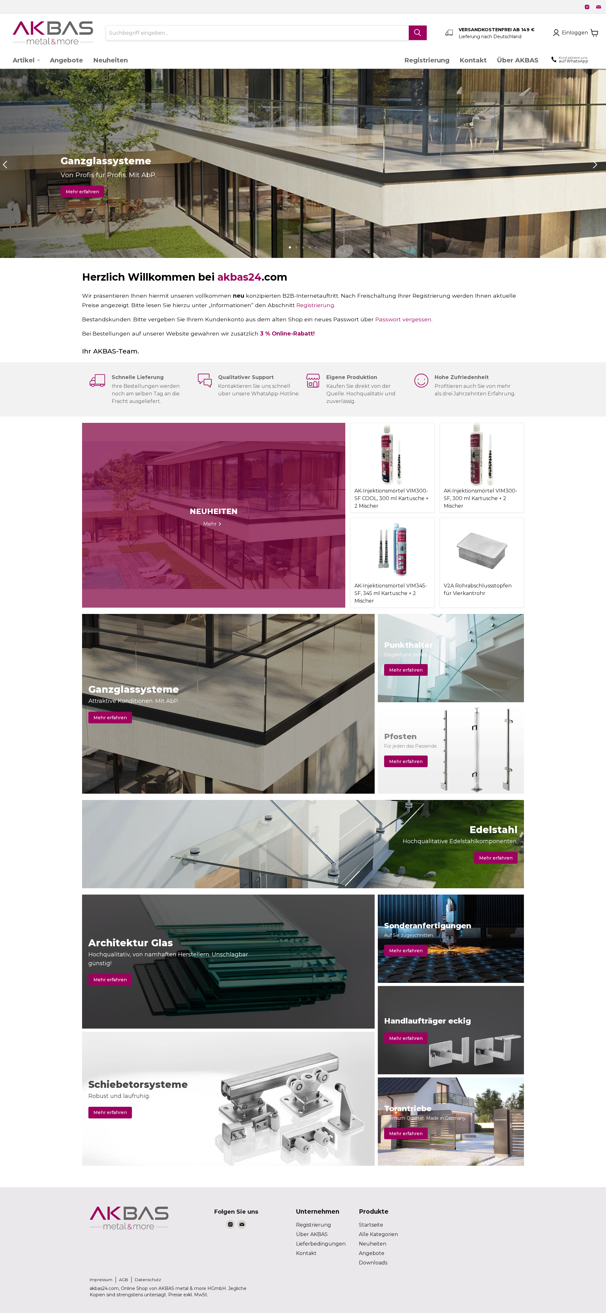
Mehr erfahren (110, 718)
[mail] (598, 7)
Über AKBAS (312, 1234)
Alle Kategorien (378, 1234)
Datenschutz (148, 1279)
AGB (123, 1279)
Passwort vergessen (403, 319)
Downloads (373, 1263)
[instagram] (587, 7)
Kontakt (306, 1253)
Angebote (371, 1253)
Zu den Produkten (87, 192)
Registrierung (315, 305)
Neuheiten (372, 1244)
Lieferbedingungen (321, 1244)
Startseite (371, 1225)
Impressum (101, 1279)
